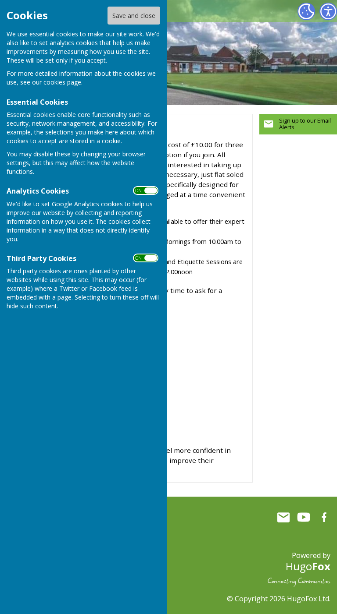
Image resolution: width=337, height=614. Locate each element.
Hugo (308, 566)
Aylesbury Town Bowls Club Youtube (303, 517)
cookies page (62, 82)
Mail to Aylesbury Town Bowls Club (283, 517)
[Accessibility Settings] (328, 11)
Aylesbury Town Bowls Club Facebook (323, 517)
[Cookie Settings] (306, 11)
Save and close (133, 15)
